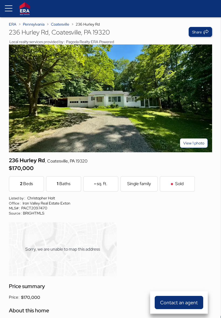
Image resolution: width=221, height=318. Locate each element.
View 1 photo (193, 143)
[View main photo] (110, 98)
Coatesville (60, 24)
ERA (12, 24)
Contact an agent (179, 302)
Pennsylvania (33, 24)
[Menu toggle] (8, 8)
